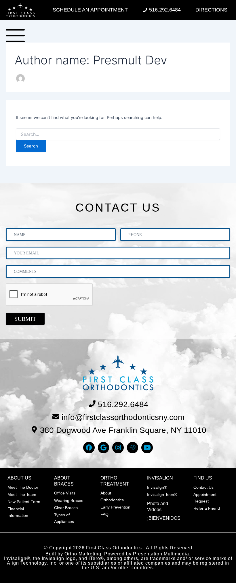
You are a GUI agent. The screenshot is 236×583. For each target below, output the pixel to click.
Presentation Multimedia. (162, 553)
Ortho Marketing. (83, 553)
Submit (25, 319)
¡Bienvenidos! (164, 518)
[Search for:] (118, 134)
